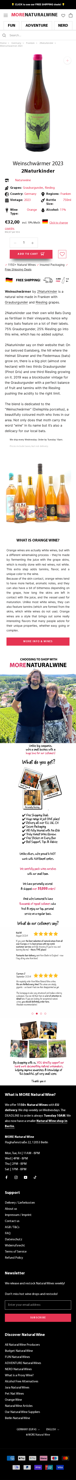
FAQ (8, 1233)
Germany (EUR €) (26, 1429)
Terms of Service (16, 1251)
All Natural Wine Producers (22, 1345)
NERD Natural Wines (18, 1369)
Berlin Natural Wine (17, 1418)
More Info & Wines (37, 641)
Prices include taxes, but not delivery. (29, 446)
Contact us (12, 1221)
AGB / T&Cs (12, 1227)
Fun (11, 26)
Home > (5, 43)
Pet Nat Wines (14, 1393)
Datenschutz (13, 1239)
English (51, 1429)
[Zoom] (67, 60)
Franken (65, 194)
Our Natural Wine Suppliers (22, 1412)
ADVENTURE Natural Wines (23, 1363)
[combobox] (33, 35)
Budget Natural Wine (19, 1351)
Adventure (37, 26)
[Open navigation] (6, 15)
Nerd (63, 26)
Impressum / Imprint (18, 1215)
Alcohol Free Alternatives (21, 1381)
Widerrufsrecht (15, 1245)
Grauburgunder (33, 188)
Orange (32, 210)
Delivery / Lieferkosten (20, 1202)
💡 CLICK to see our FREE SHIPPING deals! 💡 (38, 4)
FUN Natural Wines (17, 1357)
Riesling (50, 188)
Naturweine (23, 180)
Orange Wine (13, 1400)
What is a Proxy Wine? (19, 1375)
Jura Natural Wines (17, 1387)
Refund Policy (14, 1257)
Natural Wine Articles (19, 1406)
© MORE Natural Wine (38, 1435)
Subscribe (38, 1317)
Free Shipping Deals (18, 269)
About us (11, 1209)
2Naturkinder (38, 171)
